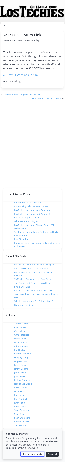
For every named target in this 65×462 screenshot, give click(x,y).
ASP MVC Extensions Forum (20, 75)
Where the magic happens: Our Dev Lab (22, 94)
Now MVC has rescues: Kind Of (47, 98)
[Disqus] (32, 141)
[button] (59, 26)
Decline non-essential (32, 454)
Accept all (52, 454)
